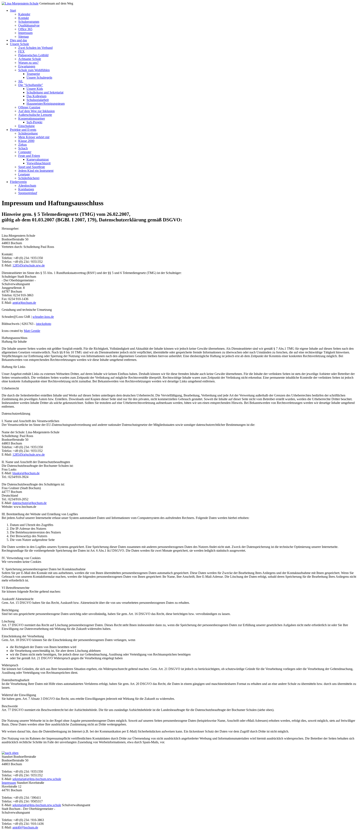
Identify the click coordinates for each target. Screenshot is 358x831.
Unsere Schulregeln (39, 77)
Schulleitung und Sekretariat (45, 92)
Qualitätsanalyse (29, 25)
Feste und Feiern (29, 155)
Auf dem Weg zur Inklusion (36, 111)
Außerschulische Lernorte (35, 114)
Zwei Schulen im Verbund (35, 47)
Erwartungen (26, 66)
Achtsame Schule (29, 59)
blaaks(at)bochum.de (26, 473)
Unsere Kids (35, 88)
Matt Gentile (32, 331)
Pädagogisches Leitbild (33, 55)
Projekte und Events (23, 129)
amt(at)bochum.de (24, 302)
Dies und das (18, 40)
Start (13, 10)
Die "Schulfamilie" (30, 85)
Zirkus (22, 144)
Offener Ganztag (29, 107)
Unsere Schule (19, 44)
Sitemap (23, 36)
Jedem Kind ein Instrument (35, 170)
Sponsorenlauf (27, 193)
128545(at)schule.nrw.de (28, 265)
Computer (24, 152)
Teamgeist (33, 74)
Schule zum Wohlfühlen (34, 70)
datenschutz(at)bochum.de (29, 503)
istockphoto (43, 323)
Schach (23, 148)
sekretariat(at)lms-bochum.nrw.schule (36, 779)
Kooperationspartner (31, 118)
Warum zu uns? (28, 62)
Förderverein (18, 182)
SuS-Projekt (34, 122)
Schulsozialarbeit (38, 100)
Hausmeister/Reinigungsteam (46, 103)
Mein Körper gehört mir (34, 137)
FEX (21, 51)
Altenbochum (27, 185)
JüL (20, 81)
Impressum (25, 33)
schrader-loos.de (43, 316)
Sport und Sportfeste (31, 167)
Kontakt (23, 18)
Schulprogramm (28, 21)
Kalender (24, 14)
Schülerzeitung (28, 133)
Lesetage (24, 174)
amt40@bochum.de (25, 827)
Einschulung (26, 126)
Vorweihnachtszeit (39, 163)
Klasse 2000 (26, 141)
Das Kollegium (36, 96)
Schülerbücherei (28, 178)
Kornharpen (26, 189)
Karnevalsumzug (38, 159)
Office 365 (25, 29)
